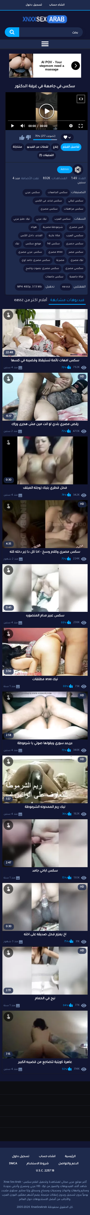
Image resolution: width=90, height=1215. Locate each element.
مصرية (60, 260)
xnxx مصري (55, 252)
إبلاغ (55, 147)
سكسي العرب (74, 235)
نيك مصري (77, 260)
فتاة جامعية (76, 276)
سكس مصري (49, 209)
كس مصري (76, 227)
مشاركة (17, 147)
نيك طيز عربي (21, 219)
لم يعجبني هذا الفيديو (28, 137)
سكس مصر (76, 252)
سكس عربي (32, 192)
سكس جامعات (54, 276)
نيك (17, 243)
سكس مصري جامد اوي (36, 260)
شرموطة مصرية (53, 227)
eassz (66, 287)
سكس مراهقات (73, 209)
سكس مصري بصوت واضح (42, 268)
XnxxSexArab (39, 1207)
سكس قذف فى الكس (48, 201)
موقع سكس (33, 243)
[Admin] (78, 169)
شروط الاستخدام (38, 1163)
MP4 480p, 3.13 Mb (29, 287)
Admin (65, 169)
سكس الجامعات (57, 192)
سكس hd (53, 243)
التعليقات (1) (46, 155)
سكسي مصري (74, 268)
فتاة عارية (54, 235)
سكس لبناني (75, 201)
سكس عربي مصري (30, 252)
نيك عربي (41, 219)
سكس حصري (74, 243)
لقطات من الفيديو (37, 147)
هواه (34, 227)
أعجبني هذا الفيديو (21, 137)
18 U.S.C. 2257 (45, 1171)
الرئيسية (70, 1156)
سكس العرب (62, 219)
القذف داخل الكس (31, 235)
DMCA (13, 1163)
